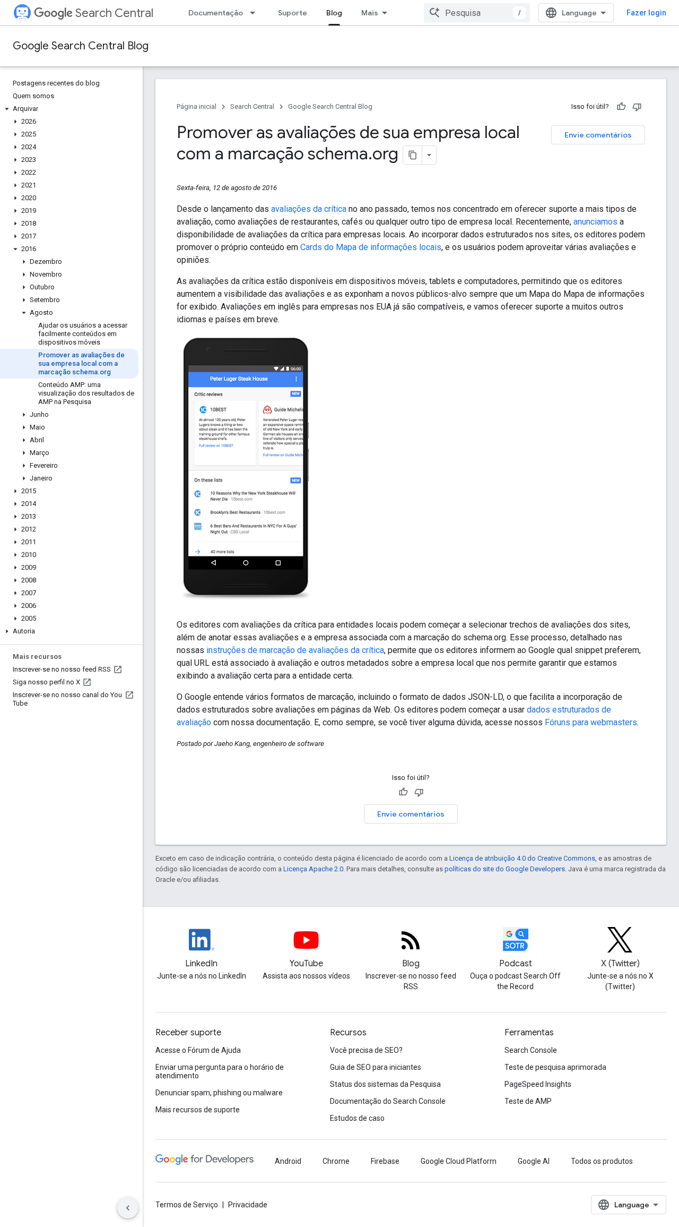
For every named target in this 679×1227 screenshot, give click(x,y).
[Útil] (621, 107)
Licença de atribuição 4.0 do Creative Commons (522, 858)
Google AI (534, 1161)
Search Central (114, 13)
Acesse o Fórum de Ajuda (198, 1050)
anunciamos (595, 222)
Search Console (530, 1050)
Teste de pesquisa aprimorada (555, 1067)
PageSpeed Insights (537, 1084)
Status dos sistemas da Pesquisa (385, 1084)
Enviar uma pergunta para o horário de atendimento (219, 1071)
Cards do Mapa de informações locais (370, 247)
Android (288, 1161)
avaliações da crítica (308, 209)
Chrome (336, 1161)
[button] (69, 108)
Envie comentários (598, 135)
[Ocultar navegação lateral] (127, 1208)
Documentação (215, 13)
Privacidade (247, 1204)
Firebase (385, 1161)
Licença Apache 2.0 (313, 869)
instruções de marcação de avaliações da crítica (295, 650)
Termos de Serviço (186, 1204)
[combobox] (477, 12)
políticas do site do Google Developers (505, 869)
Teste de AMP (528, 1101)
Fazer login (646, 12)
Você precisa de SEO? (366, 1050)
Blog (334, 13)
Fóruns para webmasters (591, 722)
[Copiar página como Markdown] (412, 155)
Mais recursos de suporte (197, 1109)
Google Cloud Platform (459, 1161)
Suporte (292, 13)
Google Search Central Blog (81, 46)
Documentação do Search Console (388, 1101)
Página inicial (196, 106)
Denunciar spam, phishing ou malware (219, 1092)
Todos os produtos (602, 1161)
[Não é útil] (637, 107)
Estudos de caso (357, 1118)
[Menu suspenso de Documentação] (255, 12)
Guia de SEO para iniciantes (375, 1067)
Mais (369, 13)
